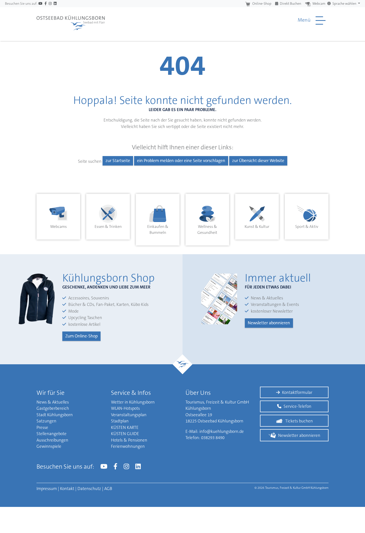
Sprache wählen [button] (344, 3)
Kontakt (67, 488)
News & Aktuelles (52, 402)
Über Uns (198, 393)
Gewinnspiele (48, 446)
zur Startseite (118, 160)
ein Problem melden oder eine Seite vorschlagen (181, 160)
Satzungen (46, 421)
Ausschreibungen (52, 440)
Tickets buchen (299, 421)
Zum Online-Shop (81, 336)
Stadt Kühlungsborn (54, 414)
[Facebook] (45, 3)
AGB (108, 488)
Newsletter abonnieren (269, 323)
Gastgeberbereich (52, 408)
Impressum (46, 488)
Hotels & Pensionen (129, 440)
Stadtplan (120, 421)
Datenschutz (89, 488)
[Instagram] (50, 3)
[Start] (70, 20)
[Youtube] (40, 3)
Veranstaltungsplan (128, 414)
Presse (42, 427)
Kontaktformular (297, 392)
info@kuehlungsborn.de (221, 431)
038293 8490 (212, 437)
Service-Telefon (297, 406)
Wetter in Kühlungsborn (133, 402)
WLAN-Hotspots (125, 408)
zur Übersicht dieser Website (258, 160)
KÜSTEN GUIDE (125, 433)
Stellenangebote (51, 433)
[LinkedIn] (55, 3)
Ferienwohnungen (128, 446)
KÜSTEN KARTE (125, 427)
